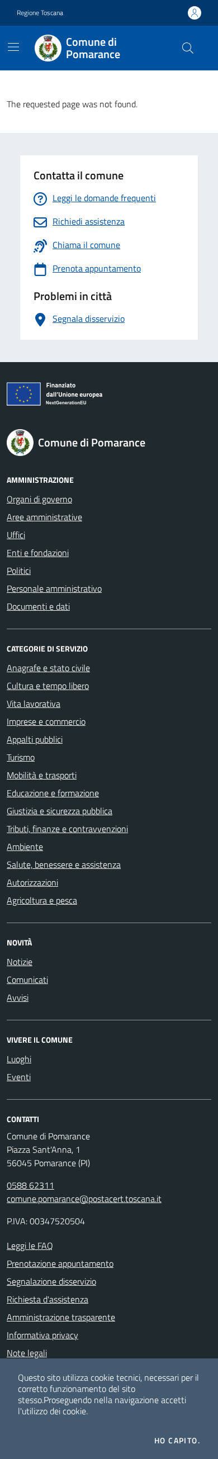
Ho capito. (177, 1440)
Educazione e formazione (53, 793)
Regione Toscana (40, 13)
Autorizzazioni (32, 882)
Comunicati (27, 979)
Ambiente (25, 846)
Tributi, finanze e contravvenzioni (67, 828)
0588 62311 (30, 1185)
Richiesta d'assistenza (47, 1299)
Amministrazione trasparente (61, 1317)
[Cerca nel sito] (187, 48)
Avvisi (18, 997)
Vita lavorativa (33, 703)
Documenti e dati (38, 606)
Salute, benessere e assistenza (64, 864)
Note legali (27, 1353)
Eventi (19, 1076)
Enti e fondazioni (38, 552)
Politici (19, 570)
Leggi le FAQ (30, 1245)
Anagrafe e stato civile (48, 667)
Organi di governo (39, 499)
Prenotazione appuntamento (60, 1263)
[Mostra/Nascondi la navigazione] (13, 47)
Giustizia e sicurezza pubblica (59, 811)
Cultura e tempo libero (48, 685)
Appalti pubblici (35, 739)
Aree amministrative (44, 517)
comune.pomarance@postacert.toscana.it (84, 1198)
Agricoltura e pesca (42, 900)
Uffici (16, 534)
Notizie (19, 961)
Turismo (21, 757)
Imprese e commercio (46, 721)
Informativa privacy (42, 1335)
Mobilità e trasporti (42, 775)
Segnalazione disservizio (51, 1281)
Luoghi (19, 1059)
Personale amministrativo (54, 588)
